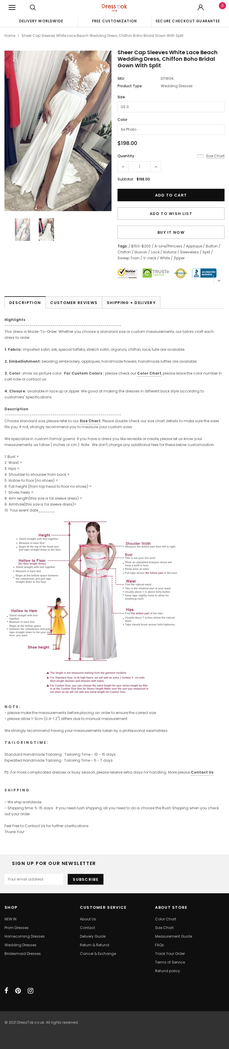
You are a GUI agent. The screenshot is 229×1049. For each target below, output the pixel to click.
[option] (41, 21)
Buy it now (171, 232)
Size (121, 96)
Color (122, 119)
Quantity (125, 155)
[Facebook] (6, 990)
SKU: (121, 78)
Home (9, 35)
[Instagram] (30, 990)
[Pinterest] (18, 990)
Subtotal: (125, 179)
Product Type (129, 85)
